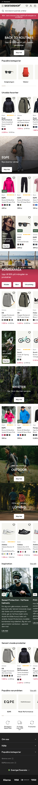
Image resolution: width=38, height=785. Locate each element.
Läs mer (5, 631)
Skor (17, 284)
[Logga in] (31, 6)
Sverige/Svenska (19, 770)
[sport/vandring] (19, 464)
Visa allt (33, 564)
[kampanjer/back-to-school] (19, 38)
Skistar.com (6, 758)
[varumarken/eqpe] (19, 155)
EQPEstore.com (8, 763)
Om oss (5, 739)
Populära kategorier (11, 752)
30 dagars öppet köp (8, 1)
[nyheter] (19, 385)
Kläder (6, 284)
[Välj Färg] (2, 129)
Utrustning (29, 284)
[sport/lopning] (19, 502)
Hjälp (4, 746)
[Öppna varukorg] (35, 6)
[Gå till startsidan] (12, 5)
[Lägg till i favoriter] (14, 98)
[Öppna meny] (2, 5)
